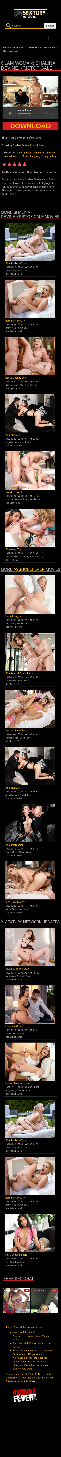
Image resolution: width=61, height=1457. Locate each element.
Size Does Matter (15, 902)
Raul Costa (20, 1262)
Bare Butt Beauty (15, 320)
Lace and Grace (14, 1026)
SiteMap (36, 1377)
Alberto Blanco (23, 1090)
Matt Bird (24, 385)
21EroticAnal (16, 274)
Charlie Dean (11, 681)
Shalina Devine (21, 145)
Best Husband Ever (16, 377)
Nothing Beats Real (16, 730)
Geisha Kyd (39, 557)
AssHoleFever (16, 446)
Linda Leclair (11, 499)
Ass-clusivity (12, 435)
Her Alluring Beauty (16, 616)
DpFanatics (15, 388)
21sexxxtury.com (15, 1374)
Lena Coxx (10, 1033)
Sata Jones (23, 681)
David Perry (34, 499)
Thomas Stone (26, 852)
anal (19, 152)
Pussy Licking (49, 156)
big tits (42, 152)
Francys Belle (11, 852)
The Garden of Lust (16, 263)
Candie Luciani (12, 738)
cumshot (7, 156)
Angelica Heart (12, 442)
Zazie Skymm (26, 557)
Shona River (10, 909)
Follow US (47, 1377)
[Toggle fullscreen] (51, 113)
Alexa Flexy (10, 271)
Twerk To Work (14, 492)
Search (50, 25)
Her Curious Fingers (16, 1254)
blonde (51, 152)
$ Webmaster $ (14, 1381)
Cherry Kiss (10, 328)
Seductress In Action (17, 968)
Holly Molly (10, 1090)
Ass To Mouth (21, 156)
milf (35, 152)
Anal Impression (14, 844)
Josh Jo (33, 385)
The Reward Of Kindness (19, 673)
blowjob (27, 152)
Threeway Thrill (14, 549)
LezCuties (14, 560)
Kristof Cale (37, 145)
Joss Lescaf (23, 909)
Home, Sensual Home (17, 1083)
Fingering (35, 156)
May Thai (9, 1262)
